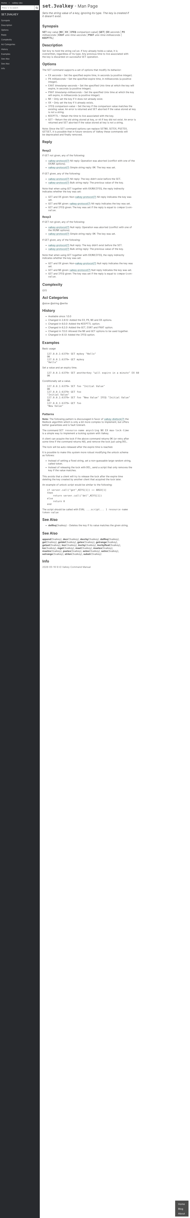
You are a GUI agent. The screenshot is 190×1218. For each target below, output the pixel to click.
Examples (5, 54)
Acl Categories (8, 44)
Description (6, 25)
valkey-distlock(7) (114, 418)
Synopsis (5, 20)
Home (181, 1204)
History (4, 49)
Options (4, 30)
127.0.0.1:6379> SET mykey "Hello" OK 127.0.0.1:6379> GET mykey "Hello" (71, 358)
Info (3, 68)
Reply (4, 35)
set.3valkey (9, 14)
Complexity (6, 39)
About (181, 1213)
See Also (5, 59)
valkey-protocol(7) (58, 160)
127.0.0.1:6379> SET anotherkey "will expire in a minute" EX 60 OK (93, 374)
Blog (180, 1208)
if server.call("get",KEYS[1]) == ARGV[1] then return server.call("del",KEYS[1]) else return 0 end (76, 497)
